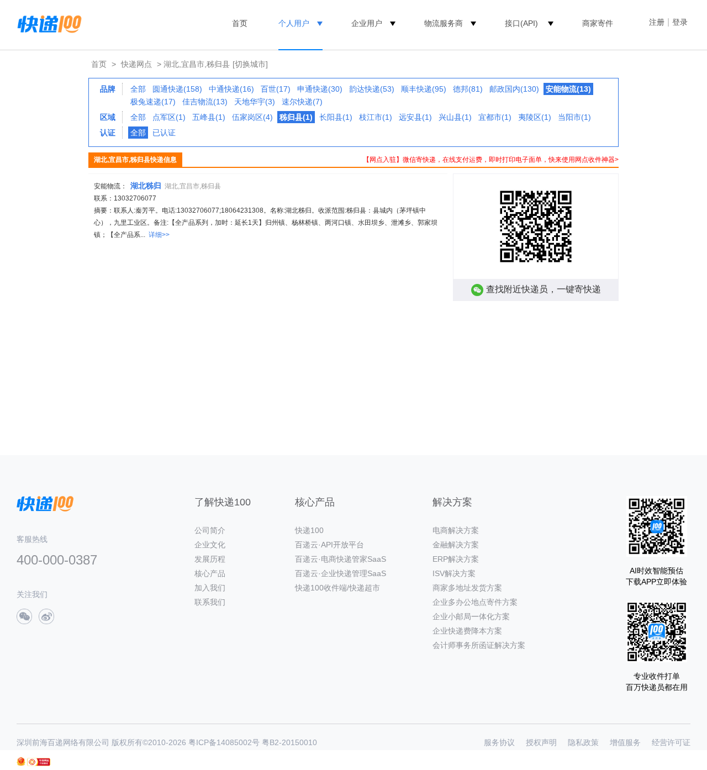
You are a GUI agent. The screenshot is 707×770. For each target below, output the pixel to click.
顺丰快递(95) (423, 89)
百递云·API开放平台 (329, 544)
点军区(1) (169, 117)
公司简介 (209, 530)
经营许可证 (671, 742)
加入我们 (209, 587)
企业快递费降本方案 (467, 630)
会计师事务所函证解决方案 (478, 645)
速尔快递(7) (302, 101)
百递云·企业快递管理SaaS (340, 573)
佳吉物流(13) (205, 101)
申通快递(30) (319, 89)
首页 (239, 23)
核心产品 (209, 573)
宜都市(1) (494, 117)
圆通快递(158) (177, 89)
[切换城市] (250, 64)
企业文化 (209, 544)
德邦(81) (468, 89)
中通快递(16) (231, 89)
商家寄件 (597, 23)
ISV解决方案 (454, 573)
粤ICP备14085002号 (224, 742)
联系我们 (209, 602)
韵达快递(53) (371, 89)
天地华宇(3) (254, 101)
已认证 (164, 132)
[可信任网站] (38, 762)
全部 (138, 89)
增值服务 (625, 742)
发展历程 (209, 559)
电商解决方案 (455, 530)
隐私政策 (583, 742)
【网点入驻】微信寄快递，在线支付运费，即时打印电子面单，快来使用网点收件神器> (491, 160)
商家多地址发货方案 (467, 587)
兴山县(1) (455, 117)
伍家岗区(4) (252, 117)
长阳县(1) (335, 117)
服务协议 (499, 742)
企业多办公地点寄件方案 (475, 602)
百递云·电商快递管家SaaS (340, 559)
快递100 (309, 530)
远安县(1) (415, 117)
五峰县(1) (208, 117)
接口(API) (521, 23)
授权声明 (541, 742)
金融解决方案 (455, 544)
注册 (656, 22)
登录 (680, 22)
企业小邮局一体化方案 (471, 616)
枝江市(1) (375, 117)
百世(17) (276, 89)
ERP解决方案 (455, 559)
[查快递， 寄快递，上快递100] (47, 23)
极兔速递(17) (153, 101)
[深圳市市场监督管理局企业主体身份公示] (21, 761)
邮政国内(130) (514, 89)
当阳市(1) (574, 117)
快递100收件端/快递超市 (337, 587)
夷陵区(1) (534, 117)
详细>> (159, 235)
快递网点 (136, 64)
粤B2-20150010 (289, 742)
